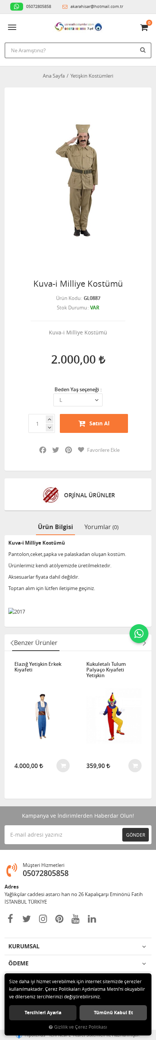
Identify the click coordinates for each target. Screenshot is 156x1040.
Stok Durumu (72, 307)
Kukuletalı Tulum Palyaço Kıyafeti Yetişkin (106, 669)
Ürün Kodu (68, 298)
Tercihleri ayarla (43, 1012)
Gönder (135, 835)
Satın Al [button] (99, 423)
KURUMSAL (23, 946)
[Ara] (143, 49)
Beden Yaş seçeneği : (78, 389)
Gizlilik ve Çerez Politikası (80, 1027)
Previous (11, 642)
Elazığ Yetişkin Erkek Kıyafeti (37, 667)
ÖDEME (18, 963)
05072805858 (38, 6)
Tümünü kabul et (113, 1012)
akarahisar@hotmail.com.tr (96, 6)
